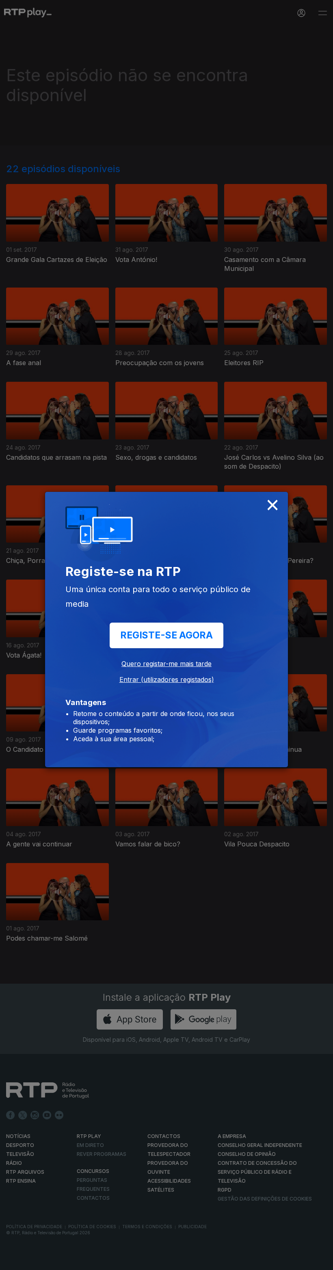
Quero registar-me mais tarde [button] (166, 664)
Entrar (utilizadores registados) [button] (166, 679)
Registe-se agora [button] (166, 635)
